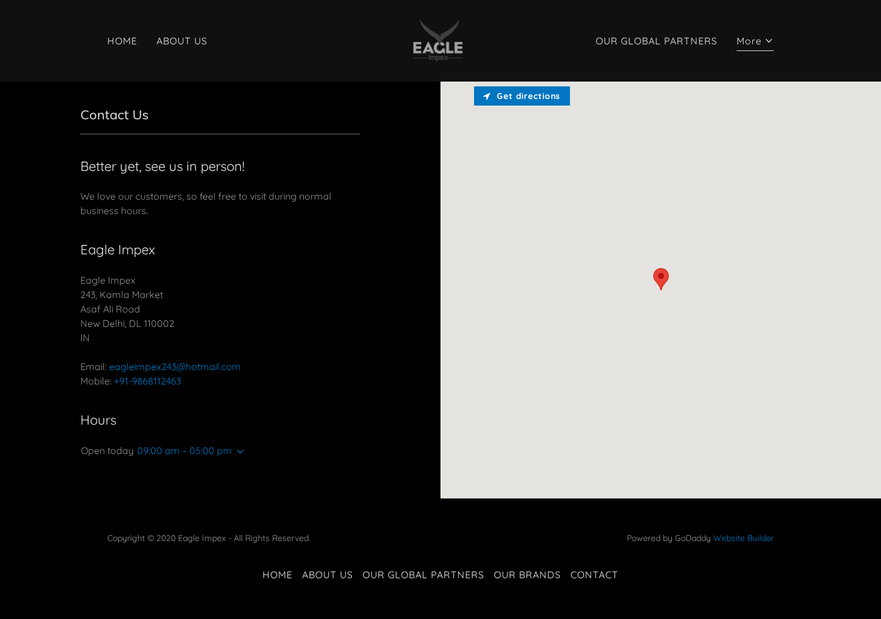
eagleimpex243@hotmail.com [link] (175, 366)
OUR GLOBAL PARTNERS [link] (656, 41)
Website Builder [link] (743, 538)
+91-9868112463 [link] (147, 381)
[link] (440, 40)
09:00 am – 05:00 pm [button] (184, 450)
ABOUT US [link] (181, 41)
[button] (755, 42)
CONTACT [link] (594, 575)
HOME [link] (122, 41)
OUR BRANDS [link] (527, 575)
